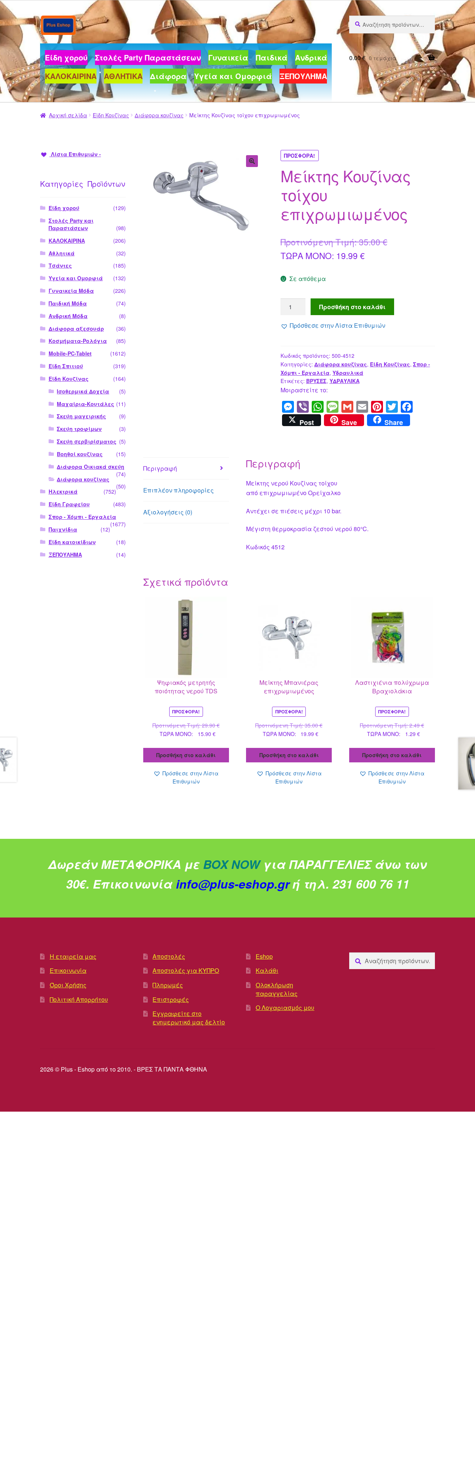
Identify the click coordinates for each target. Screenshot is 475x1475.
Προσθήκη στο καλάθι (352, 306)
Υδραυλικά (347, 372)
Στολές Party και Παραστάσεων (71, 224)
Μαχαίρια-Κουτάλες (85, 404)
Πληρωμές (168, 985)
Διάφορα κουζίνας (159, 115)
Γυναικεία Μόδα (71, 290)
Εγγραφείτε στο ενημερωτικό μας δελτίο (189, 1017)
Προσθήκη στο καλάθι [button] (186, 755)
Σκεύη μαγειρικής (81, 416)
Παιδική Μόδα (68, 303)
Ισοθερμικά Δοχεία (83, 391)
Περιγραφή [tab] (160, 468)
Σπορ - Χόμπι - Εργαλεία (82, 516)
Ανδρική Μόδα (68, 316)
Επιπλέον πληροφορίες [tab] (178, 490)
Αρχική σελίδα (68, 115)
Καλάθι (267, 970)
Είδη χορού (64, 208)
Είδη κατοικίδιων (72, 542)
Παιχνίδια (63, 529)
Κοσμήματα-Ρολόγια (78, 340)
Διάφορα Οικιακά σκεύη (90, 466)
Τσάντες (60, 265)
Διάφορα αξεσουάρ (76, 328)
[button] (252, 161)
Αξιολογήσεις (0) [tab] (167, 512)
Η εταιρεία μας (73, 956)
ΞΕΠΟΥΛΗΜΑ (65, 554)
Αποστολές (169, 956)
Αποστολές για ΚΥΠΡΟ (186, 970)
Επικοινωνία (68, 970)
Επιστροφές (171, 999)
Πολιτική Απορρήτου (79, 999)
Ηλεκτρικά (63, 491)
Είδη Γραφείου (69, 504)
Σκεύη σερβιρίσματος (87, 441)
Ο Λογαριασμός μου (285, 1007)
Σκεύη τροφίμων (79, 428)
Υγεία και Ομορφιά (76, 278)
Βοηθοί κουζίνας (80, 454)
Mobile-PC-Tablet (70, 353)
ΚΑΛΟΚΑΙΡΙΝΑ (67, 240)
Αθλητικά (62, 253)
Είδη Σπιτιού (66, 366)
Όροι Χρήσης (68, 985)
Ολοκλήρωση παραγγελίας (277, 989)
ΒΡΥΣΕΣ (316, 381)
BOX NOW (231, 864)
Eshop (264, 956)
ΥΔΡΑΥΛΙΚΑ (345, 381)
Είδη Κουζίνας (111, 115)
